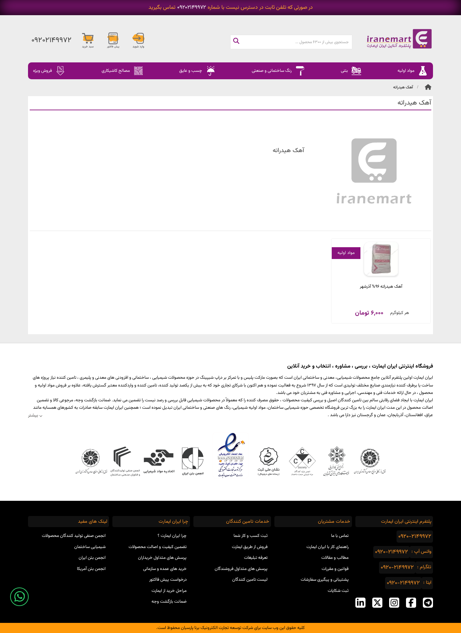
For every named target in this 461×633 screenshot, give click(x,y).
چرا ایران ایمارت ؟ (172, 536)
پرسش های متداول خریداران (162, 557)
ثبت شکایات (338, 590)
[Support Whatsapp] (19, 596)
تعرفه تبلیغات (256, 557)
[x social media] (377, 603)
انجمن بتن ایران (92, 557)
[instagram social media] (394, 603)
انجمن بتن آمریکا (91, 569)
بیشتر (33, 415)
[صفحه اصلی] (392, 39)
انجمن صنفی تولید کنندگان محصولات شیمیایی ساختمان (74, 541)
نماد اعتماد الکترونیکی (230, 455)
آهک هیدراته (403, 87)
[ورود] (138, 40)
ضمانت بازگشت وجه (169, 601)
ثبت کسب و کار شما (251, 536)
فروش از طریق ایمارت (250, 547)
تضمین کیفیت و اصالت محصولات (158, 547)
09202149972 (191, 7)
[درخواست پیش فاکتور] (113, 40)
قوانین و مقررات (335, 569)
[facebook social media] (411, 603)
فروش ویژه (42, 70)
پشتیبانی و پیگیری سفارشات (325, 579)
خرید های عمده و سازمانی (165, 569)
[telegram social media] (428, 603)
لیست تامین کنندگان (250, 579)
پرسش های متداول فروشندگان (241, 569)
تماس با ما (340, 536)
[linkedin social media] (360, 603)
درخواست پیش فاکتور (168, 579)
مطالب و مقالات (335, 557)
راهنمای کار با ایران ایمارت (327, 547)
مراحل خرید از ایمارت (169, 590)
